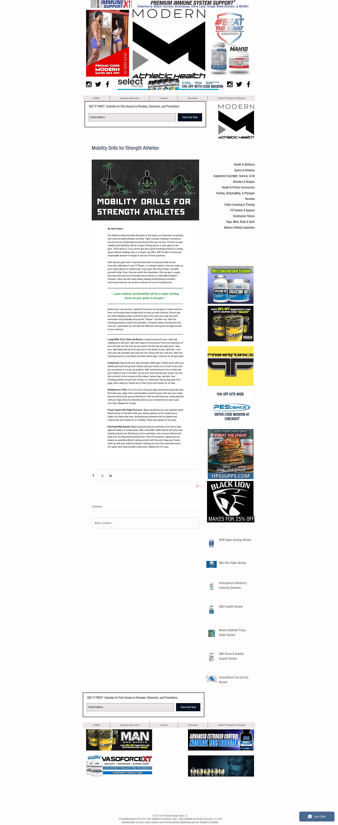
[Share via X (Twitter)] (102, 475)
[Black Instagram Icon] (89, 84)
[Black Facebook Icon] (107, 84)
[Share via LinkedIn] (110, 475)
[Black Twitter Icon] (98, 84)
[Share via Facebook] (93, 475)
